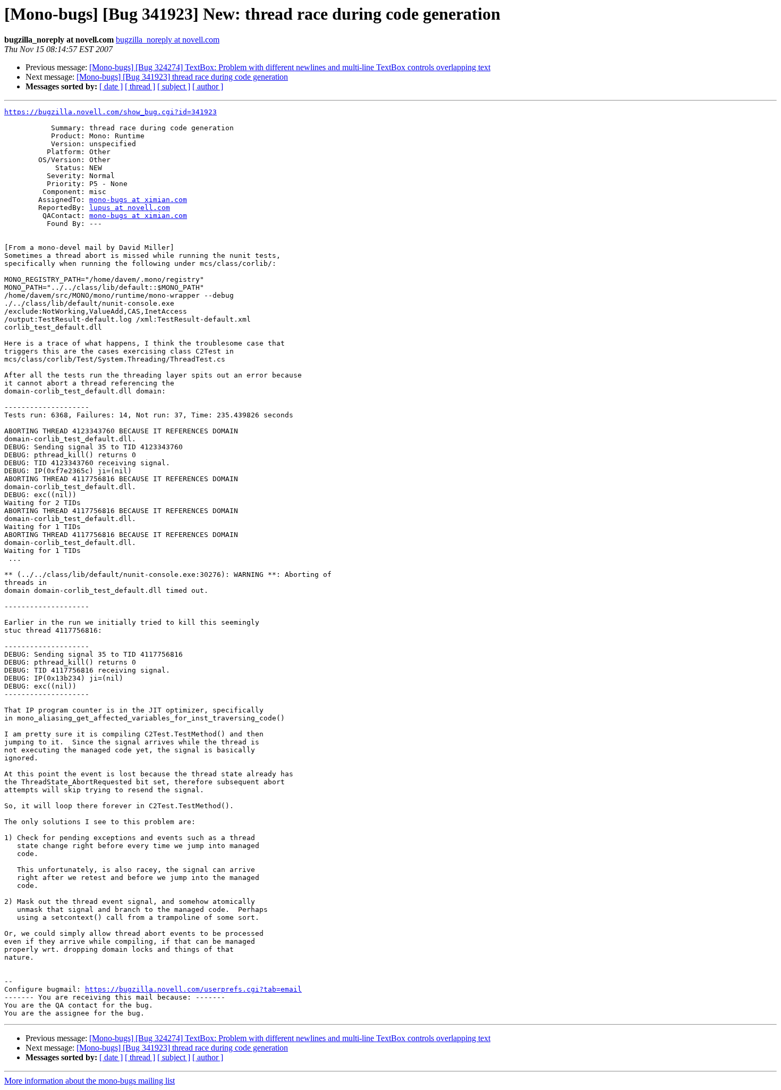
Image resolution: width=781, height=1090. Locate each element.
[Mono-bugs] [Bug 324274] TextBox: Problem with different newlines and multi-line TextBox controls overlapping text (289, 67)
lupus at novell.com (129, 208)
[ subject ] (173, 86)
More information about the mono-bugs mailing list (89, 1080)
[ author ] (207, 86)
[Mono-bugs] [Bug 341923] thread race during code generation (182, 76)
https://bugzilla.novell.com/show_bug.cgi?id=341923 (110, 112)
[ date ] (111, 86)
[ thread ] (140, 86)
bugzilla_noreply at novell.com (167, 39)
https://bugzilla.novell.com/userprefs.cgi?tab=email (193, 989)
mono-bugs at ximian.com (138, 200)
